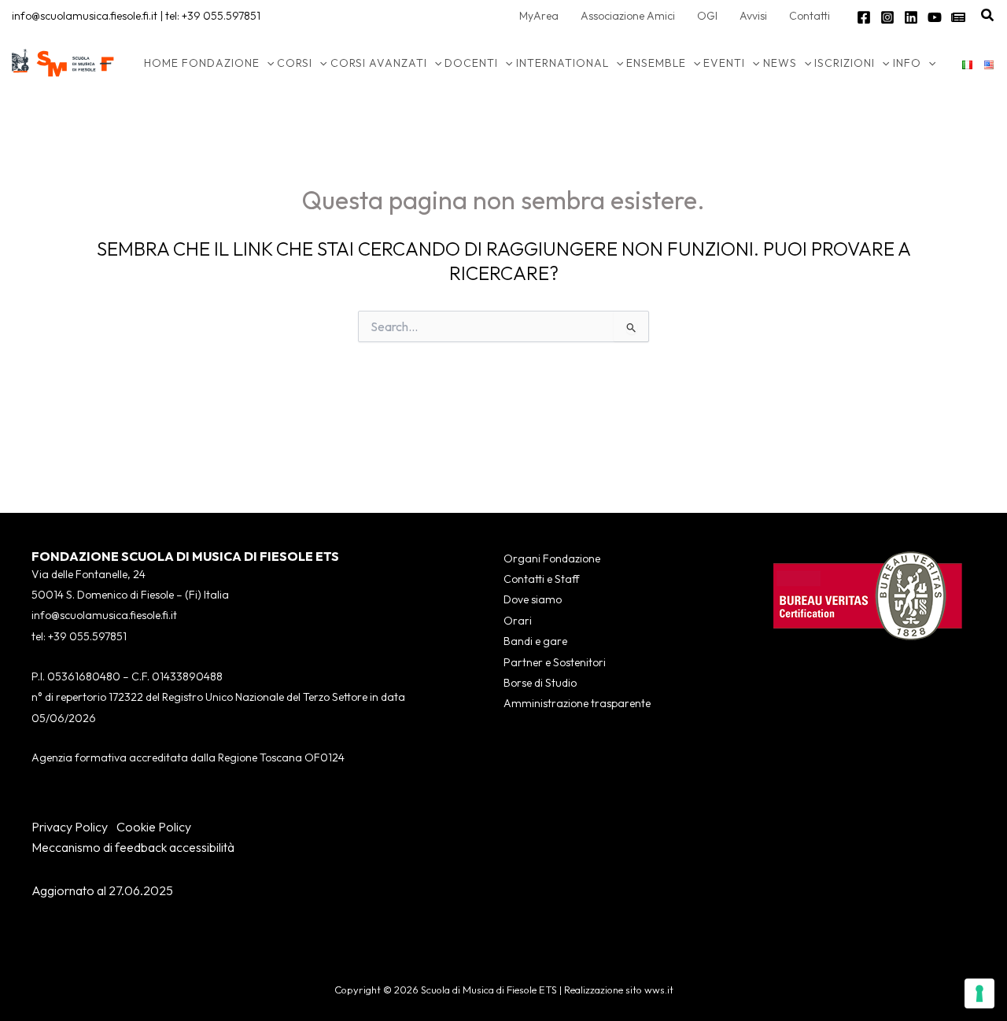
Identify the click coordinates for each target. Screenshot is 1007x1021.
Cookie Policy (153, 827)
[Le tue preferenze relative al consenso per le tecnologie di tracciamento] (979, 993)
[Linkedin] (911, 17)
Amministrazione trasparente (577, 703)
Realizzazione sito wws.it (618, 989)
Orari (518, 621)
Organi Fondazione (552, 558)
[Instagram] (887, 17)
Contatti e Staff (541, 579)
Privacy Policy (69, 827)
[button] (988, 16)
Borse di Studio (540, 683)
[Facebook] (864, 17)
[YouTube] (935, 17)
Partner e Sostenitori (555, 662)
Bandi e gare (535, 641)
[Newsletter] (958, 17)
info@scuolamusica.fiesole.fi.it (84, 16)
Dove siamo (533, 599)
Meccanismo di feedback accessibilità (132, 847)
